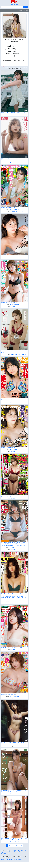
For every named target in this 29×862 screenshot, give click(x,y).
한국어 (7, 852)
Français (16, 852)
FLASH (11, 161)
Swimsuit (12, 163)
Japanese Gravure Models (16, 211)
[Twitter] (25, 856)
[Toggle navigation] (2, 10)
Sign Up (13, 4)
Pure (11, 794)
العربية (7, 853)
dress (14, 746)
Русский (21, 852)
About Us (20, 859)
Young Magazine (14, 209)
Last (21, 845)
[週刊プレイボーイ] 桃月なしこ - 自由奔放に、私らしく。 (14, 113)
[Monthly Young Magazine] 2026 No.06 (11, 399)
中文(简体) (13, 850)
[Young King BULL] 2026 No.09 (9, 496)
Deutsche (3, 853)
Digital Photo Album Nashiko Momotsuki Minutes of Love (14, 351)
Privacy (6, 859)
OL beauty (23, 354)
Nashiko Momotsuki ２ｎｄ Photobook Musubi (13, 256)
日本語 (18, 850)
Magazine (12, 306)
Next (17, 845)
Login (17, 4)
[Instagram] (23, 856)
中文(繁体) (23, 850)
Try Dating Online (23, 10)
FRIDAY (12, 547)
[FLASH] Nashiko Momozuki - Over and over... (12, 159)
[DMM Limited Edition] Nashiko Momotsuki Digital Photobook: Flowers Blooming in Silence (14, 839)
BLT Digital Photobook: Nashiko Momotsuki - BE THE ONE (13, 743)
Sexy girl (12, 842)
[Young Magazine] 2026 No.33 (9, 207)
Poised (12, 258)
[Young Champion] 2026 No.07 (9, 302)
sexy (11, 746)
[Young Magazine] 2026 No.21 (9, 447)
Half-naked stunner (18, 794)
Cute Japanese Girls (15, 354)
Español (11, 852)
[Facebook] (27, 856)
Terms (2, 859)
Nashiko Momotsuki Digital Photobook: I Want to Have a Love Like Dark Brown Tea (14, 791)
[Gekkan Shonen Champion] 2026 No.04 (11, 647)
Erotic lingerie (18, 842)
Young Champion (14, 304)
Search (25, 7)
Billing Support (13, 859)
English (3, 852)
